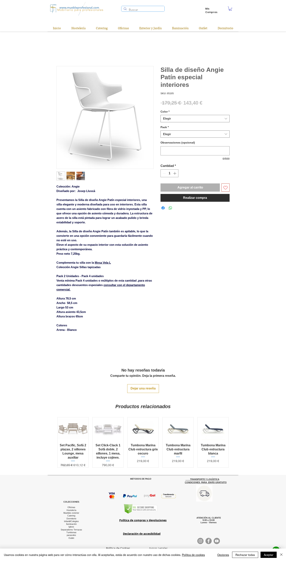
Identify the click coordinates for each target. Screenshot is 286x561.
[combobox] (195, 118)
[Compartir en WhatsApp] (170, 208)
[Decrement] (164, 173)
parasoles (71, 535)
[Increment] (175, 173)
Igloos (71, 527)
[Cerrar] (281, 555)
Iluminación (71, 524)
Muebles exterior (71, 513)
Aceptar (268, 555)
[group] (143, 442)
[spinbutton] (169, 173)
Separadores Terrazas (71, 529)
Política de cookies (193, 555)
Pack (165, 127)
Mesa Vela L (103, 262)
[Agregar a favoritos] (225, 187)
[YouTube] (217, 541)
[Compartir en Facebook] (163, 208)
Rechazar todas (245, 555)
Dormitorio (71, 518)
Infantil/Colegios (71, 521)
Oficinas (71, 507)
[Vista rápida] (73, 428)
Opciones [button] (223, 555)
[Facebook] (208, 541)
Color (165, 111)
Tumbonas (71, 532)
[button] (230, 9)
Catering (71, 515)
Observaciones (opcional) (178, 142)
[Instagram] (200, 541)
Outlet (71, 538)
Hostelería (71, 510)
